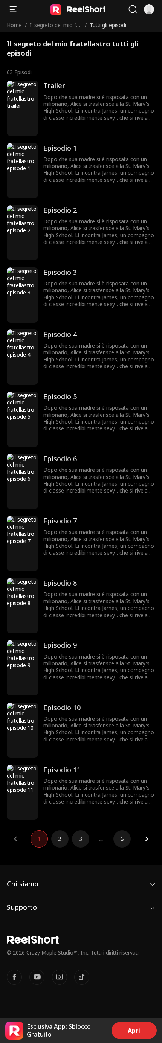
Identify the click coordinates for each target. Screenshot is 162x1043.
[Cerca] (132, 9)
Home (14, 25)
